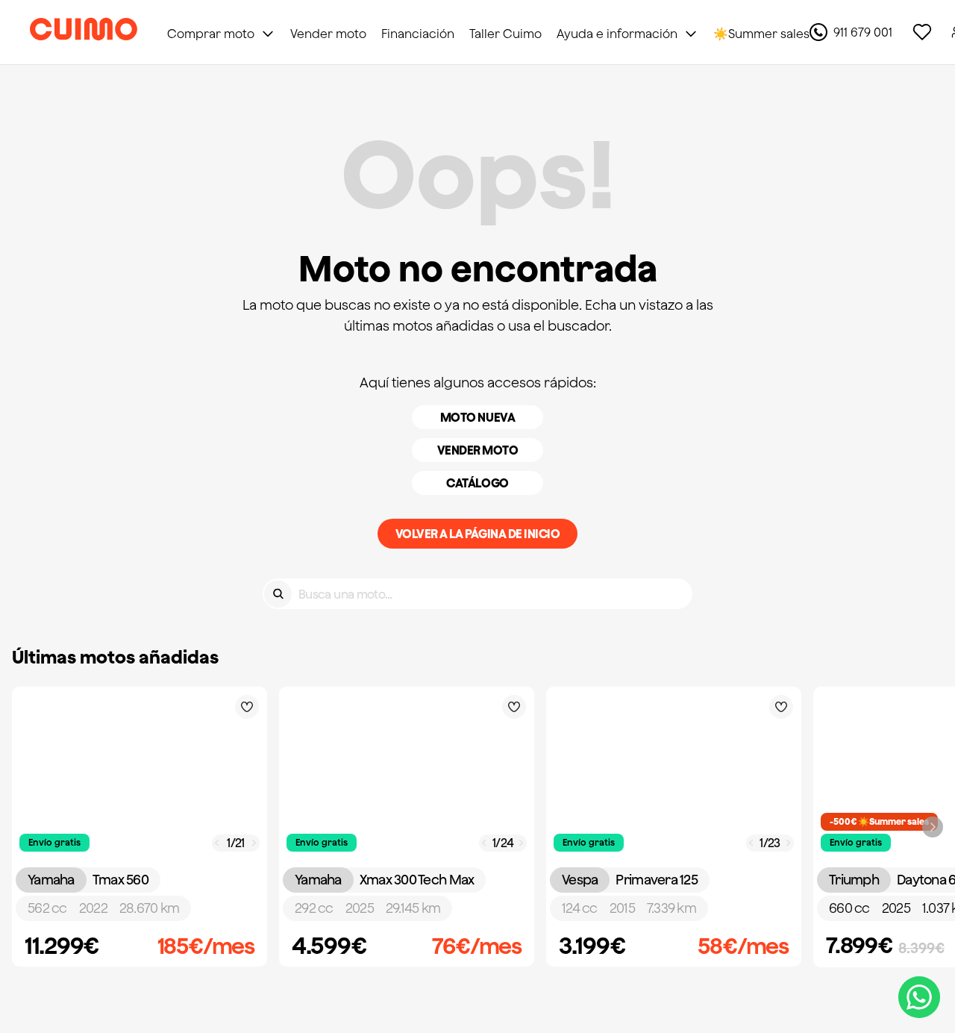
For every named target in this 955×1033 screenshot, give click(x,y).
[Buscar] (278, 594)
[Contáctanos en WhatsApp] (919, 997)
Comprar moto (210, 33)
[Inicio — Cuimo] (83, 32)
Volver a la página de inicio (477, 533)
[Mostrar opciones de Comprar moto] (267, 33)
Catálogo (477, 483)
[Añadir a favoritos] (247, 707)
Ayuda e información (617, 33)
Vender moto (478, 450)
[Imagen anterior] (217, 843)
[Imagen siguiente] (254, 843)
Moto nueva (477, 417)
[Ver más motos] (932, 827)
